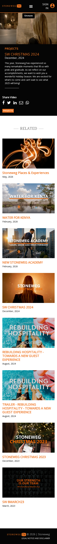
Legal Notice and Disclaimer (36, 538)
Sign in (45, 6)
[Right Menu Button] (31, 6)
